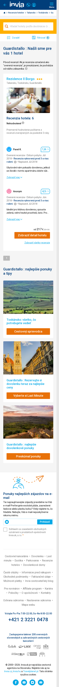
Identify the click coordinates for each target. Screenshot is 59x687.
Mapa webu (28, 604)
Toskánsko (43, 13)
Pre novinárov (12, 588)
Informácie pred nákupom (36, 572)
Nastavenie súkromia (39, 600)
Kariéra (49, 588)
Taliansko (31, 13)
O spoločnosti (30, 592)
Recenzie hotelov (16, 13)
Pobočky (13, 592)
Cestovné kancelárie (17, 556)
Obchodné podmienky (16, 576)
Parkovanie (32, 560)
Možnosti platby (13, 580)
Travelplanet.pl (30, 671)
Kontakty (46, 592)
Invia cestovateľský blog (39, 580)
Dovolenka (37, 556)
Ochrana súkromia (13, 600)
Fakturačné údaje (41, 576)
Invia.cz (8, 671)
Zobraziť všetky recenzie (37, 242)
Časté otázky (11, 572)
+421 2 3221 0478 (28, 619)
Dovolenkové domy (34, 564)
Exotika (19, 560)
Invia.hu (17, 671)
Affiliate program (32, 588)
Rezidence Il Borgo (21, 79)
